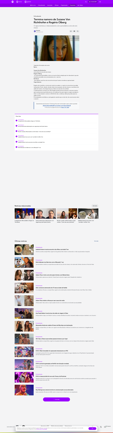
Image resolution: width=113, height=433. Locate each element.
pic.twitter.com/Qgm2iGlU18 (63, 105)
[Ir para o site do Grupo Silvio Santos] (13, 427)
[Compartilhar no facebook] (74, 31)
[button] (25, 217)
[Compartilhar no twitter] (77, 31)
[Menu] (100, 1)
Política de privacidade (57, 426)
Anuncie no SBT (45, 426)
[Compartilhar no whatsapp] (70, 31)
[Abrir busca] (86, 1)
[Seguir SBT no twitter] (101, 427)
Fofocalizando (37, 16)
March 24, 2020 (65, 107)
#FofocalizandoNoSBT (49, 105)
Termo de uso (68, 426)
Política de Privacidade (42, 429)
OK (92, 428)
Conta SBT (94, 1)
